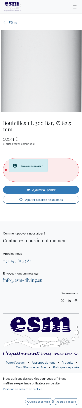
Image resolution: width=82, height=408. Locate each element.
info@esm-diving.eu (22, 280)
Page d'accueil (15, 362)
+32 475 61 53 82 (17, 260)
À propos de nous (43, 362)
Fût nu (12, 22)
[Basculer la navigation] (74, 6)
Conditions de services (31, 367)
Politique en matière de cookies (22, 389)
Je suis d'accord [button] (66, 401)
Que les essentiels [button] (39, 401)
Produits (67, 362)
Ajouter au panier (44, 190)
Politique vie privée (66, 367)
